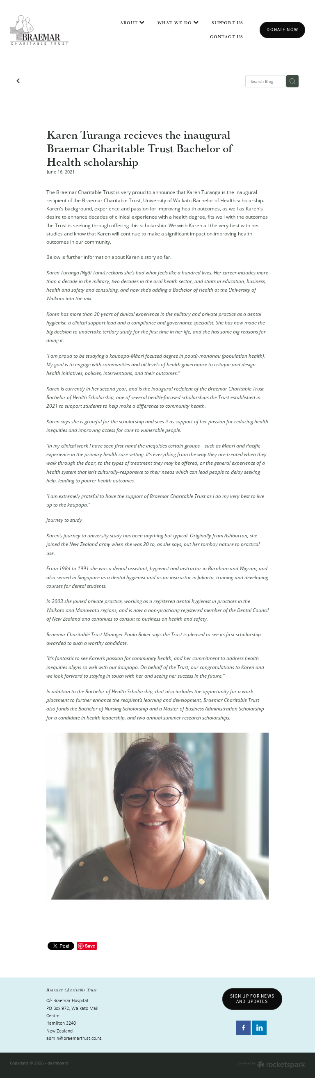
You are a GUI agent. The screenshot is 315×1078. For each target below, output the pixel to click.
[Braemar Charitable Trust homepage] (39, 30)
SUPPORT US (228, 22)
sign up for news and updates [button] (252, 999)
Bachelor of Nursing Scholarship (113, 708)
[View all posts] (18, 81)
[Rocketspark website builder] (271, 1065)
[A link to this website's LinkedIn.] (259, 1028)
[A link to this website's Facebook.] (243, 1028)
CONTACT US (227, 36)
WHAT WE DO (176, 22)
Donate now (282, 29)
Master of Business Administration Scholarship (213, 708)
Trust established (236, 397)
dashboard (58, 1063)
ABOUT (129, 22)
